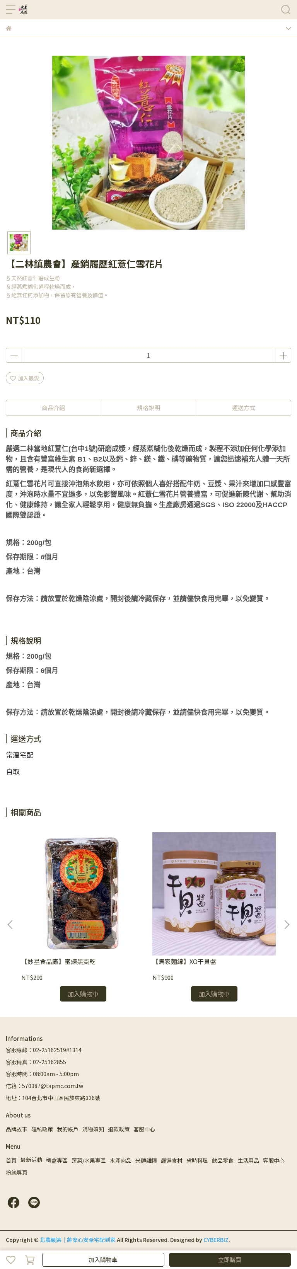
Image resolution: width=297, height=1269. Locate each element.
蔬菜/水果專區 (89, 1160)
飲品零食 (223, 1160)
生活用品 (248, 1160)
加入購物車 (103, 1259)
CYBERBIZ (216, 1239)
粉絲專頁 (16, 1172)
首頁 (11, 1160)
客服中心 (144, 1129)
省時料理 (197, 1160)
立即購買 (229, 1259)
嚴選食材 (172, 1160)
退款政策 (119, 1129)
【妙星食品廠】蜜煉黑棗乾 (58, 961)
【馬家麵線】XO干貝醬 (184, 961)
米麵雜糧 (146, 1160)
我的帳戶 (68, 1129)
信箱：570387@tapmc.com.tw (44, 1086)
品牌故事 (16, 1129)
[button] (286, 924)
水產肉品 (120, 1160)
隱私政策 (42, 1129)
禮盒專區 (57, 1160)
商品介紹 (53, 408)
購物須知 (93, 1129)
